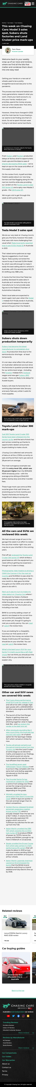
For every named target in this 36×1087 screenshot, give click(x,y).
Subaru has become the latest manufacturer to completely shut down (15, 349)
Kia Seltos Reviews (8, 1025)
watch (6, 626)
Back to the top (18, 991)
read (31, 623)
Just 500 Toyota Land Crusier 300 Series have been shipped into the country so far (16, 437)
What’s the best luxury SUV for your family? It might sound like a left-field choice (17, 652)
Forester (8, 373)
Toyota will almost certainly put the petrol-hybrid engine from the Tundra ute (20, 747)
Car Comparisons (9, 1053)
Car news (10, 23)
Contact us (6, 1067)
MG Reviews (6, 1040)
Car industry (18, 23)
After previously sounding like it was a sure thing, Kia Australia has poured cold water (20, 732)
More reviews (24, 1033)
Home (4, 23)
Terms (4, 1071)
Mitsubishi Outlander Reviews (12, 1030)
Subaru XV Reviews (8, 1027)
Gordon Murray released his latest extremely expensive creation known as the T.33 (20, 809)
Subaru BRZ (24, 375)
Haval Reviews (7, 1043)
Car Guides (6, 1057)
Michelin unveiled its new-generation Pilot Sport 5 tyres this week (19, 796)
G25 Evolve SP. (17, 190)
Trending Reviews (10, 1022)
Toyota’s (20, 156)
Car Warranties (8, 1060)
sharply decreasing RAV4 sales (14, 164)
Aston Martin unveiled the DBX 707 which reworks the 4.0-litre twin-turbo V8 (18, 831)
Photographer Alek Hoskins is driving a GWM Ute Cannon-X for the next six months (18, 573)
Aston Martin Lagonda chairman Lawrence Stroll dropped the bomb (19, 863)
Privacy (5, 1075)
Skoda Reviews (7, 1045)
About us (6, 1064)
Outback (26, 373)
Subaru (10, 156)
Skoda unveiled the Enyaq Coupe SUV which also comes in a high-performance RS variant (19, 846)
